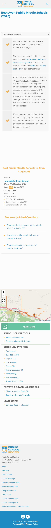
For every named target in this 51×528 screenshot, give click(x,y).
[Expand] (3, 301)
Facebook (28, 516)
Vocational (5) (11, 373)
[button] (34, 315)
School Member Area (10, 498)
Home (4, 466)
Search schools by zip (14, 337)
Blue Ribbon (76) (12, 355)
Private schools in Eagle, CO (17, 391)
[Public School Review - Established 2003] (25, 4)
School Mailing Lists (10, 502)
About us (5, 470)
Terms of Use (19, 524)
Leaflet (37, 321)
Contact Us (6, 494)
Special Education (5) (14, 370)
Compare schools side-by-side (18, 341)
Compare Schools (9, 490)
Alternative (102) (12, 377)
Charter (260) (11, 362)
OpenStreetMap (46, 321)
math (32, 66)
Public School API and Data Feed (15, 506)
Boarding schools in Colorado (18, 395)
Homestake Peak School (36, 59)
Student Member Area (10, 482)
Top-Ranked (11, 351)
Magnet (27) (11, 358)
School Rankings (8, 478)
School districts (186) (14, 381)
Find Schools (7, 474)
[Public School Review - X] (23, 517)
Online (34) (10, 366)
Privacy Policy (32, 524)
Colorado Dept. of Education (17, 405)
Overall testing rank (22, 62)
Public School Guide (10, 486)
